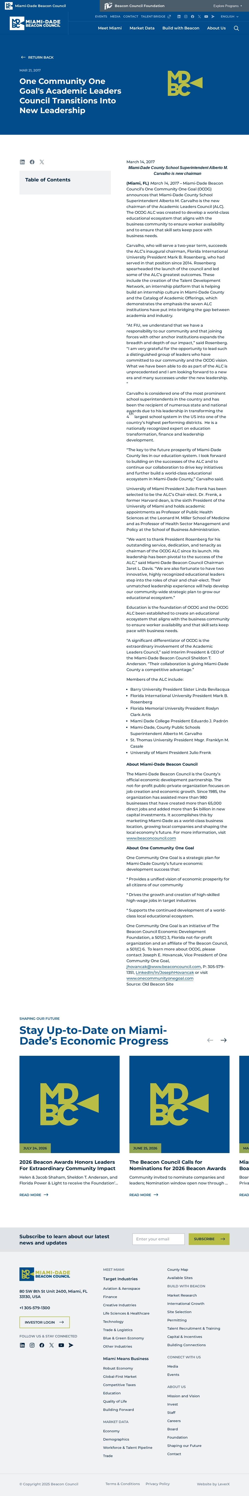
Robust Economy (118, 1368)
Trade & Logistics (118, 1330)
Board (172, 1429)
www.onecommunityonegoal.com (160, 978)
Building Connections (186, 1345)
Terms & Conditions (123, 1484)
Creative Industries (119, 1305)
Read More (30, 1195)
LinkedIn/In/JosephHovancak (165, 972)
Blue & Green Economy (123, 1338)
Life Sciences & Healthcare (126, 1313)
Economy (111, 1431)
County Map (177, 1269)
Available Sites (180, 1278)
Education (112, 1393)
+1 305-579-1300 (34, 1308)
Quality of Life (115, 1401)
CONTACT (130, 16)
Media (172, 1366)
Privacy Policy (158, 1484)
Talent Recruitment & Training (193, 1328)
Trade (108, 1456)
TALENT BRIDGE (153, 16)
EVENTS (101, 16)
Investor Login (40, 1322)
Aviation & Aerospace (121, 1288)
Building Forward (118, 1409)
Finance (110, 1297)
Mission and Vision (183, 1396)
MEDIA (115, 16)
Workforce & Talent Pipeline (127, 1447)
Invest (172, 1404)
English (227, 16)
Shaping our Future (184, 1445)
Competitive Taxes (119, 1385)
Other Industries (117, 1346)
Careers (174, 1421)
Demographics (116, 1439)
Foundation (177, 1437)
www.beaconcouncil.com (151, 838)
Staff (171, 1412)
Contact (174, 1454)
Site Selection (179, 1312)
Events (173, 1374)
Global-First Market (120, 1376)
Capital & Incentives (184, 1337)
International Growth (186, 1303)
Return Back (40, 57)
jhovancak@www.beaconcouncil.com (163, 966)
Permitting (177, 1320)
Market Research (182, 1295)
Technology (113, 1321)
